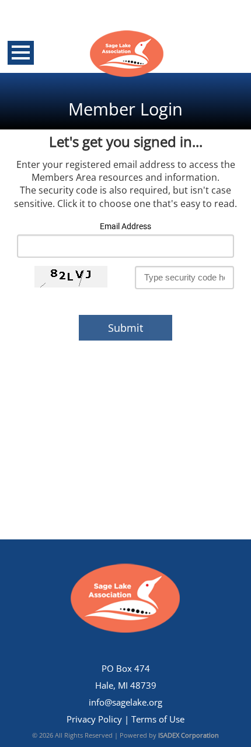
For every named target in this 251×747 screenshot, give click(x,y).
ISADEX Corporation (188, 735)
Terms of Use (157, 719)
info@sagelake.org (125, 702)
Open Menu (21, 53)
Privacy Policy (94, 719)
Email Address (125, 227)
